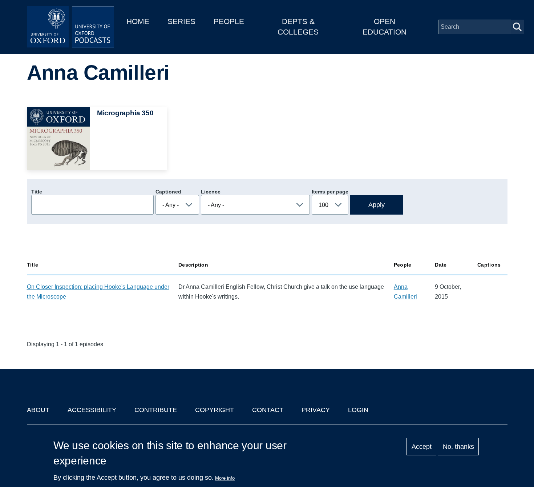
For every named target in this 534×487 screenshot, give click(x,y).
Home (137, 21)
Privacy (316, 410)
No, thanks (458, 446)
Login (358, 410)
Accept (422, 446)
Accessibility (92, 410)
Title (36, 192)
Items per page (330, 192)
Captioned (168, 192)
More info (225, 478)
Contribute (155, 410)
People (229, 21)
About (38, 410)
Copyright (214, 410)
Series (181, 21)
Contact (267, 410)
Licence (211, 192)
